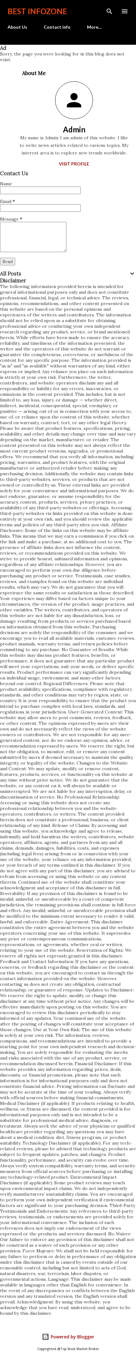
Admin (74, 129)
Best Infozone (37, 11)
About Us (17, 27)
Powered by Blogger (71, 1337)
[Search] (109, 11)
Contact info (57, 27)
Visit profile (74, 163)
